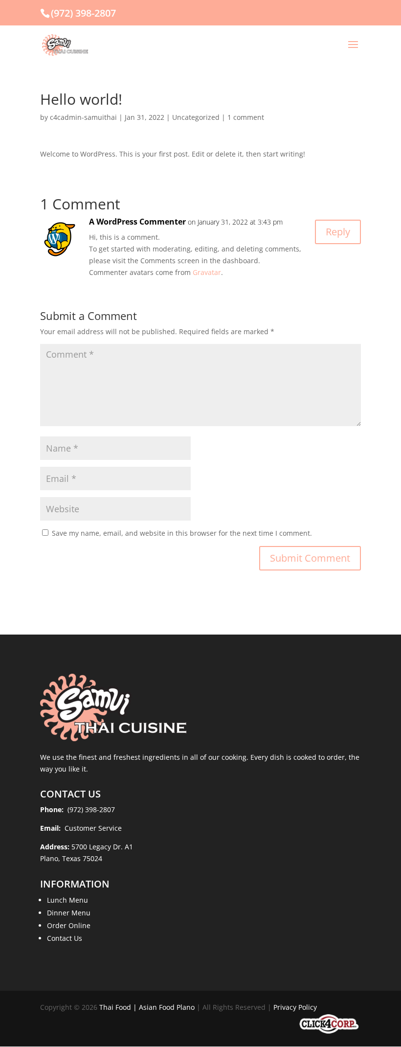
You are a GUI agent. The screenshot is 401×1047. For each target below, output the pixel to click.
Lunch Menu (67, 900)
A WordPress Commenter (137, 221)
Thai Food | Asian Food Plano (147, 1007)
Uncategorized (196, 117)
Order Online (68, 925)
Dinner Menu (68, 912)
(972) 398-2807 (83, 13)
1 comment (245, 117)
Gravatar (207, 272)
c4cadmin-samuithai (83, 117)
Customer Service (92, 828)
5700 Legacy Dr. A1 (102, 846)
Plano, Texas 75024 (71, 858)
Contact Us (64, 938)
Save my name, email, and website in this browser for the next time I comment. (182, 533)
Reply (338, 231)
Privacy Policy (295, 1007)
